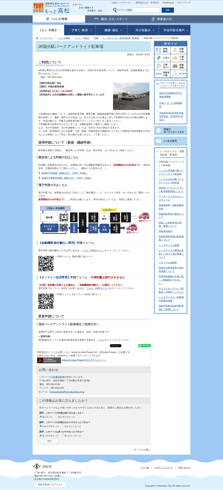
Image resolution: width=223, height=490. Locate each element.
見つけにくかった (72, 435)
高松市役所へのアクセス (50, 484)
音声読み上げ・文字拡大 (147, 2)
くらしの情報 (63, 38)
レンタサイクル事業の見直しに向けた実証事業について (171, 254)
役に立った (47, 417)
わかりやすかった (50, 426)
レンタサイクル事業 (169, 245)
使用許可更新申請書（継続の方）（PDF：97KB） (66, 178)
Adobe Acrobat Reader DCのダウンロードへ (84, 360)
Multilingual (168, 2)
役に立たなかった (66, 417)
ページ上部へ (144, 449)
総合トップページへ (122, 2)
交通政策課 (58, 377)
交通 (96, 38)
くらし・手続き (81, 38)
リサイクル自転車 (168, 262)
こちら (101, 340)
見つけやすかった (50, 435)
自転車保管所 (165, 231)
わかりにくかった (72, 426)
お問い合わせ (184, 467)
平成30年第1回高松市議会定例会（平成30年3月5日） (171, 116)
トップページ (46, 38)
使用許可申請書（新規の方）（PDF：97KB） (64, 173)
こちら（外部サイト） (93, 250)
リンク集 (145, 467)
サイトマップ (184, 2)
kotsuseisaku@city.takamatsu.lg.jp (67, 392)
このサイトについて (163, 467)
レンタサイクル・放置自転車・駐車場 (121, 38)
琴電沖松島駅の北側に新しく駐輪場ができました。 (171, 279)
